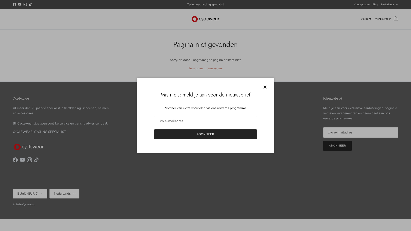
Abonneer (205, 134)
